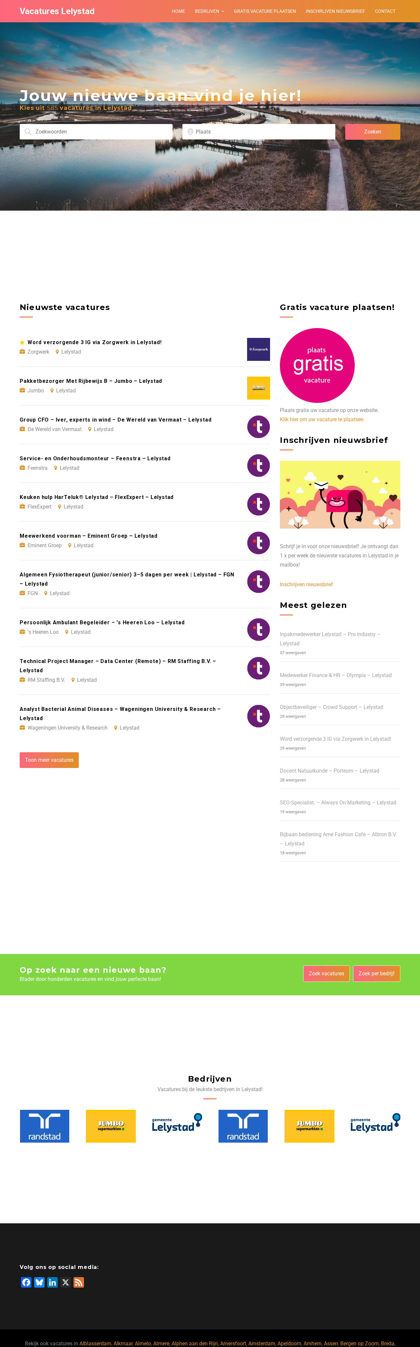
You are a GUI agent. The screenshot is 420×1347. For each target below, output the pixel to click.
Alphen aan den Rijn (195, 1343)
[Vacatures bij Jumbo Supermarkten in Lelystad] (45, 1126)
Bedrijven (207, 11)
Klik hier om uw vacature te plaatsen (322, 419)
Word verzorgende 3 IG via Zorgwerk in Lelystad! (335, 739)
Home (178, 11)
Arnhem (313, 1343)
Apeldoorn (289, 1343)
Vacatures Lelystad (57, 11)
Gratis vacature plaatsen (265, 11)
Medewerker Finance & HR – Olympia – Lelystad (336, 675)
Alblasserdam (95, 1343)
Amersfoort (233, 1343)
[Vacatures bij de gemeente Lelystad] (111, 1126)
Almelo (143, 1343)
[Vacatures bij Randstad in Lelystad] (176, 1126)
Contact (385, 11)
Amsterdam (261, 1343)
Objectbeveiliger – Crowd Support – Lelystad (331, 707)
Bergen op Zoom (359, 1343)
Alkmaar (123, 1343)
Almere (161, 1343)
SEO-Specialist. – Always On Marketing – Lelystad (338, 802)
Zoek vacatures (326, 973)
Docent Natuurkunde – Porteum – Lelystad (329, 771)
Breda (387, 1343)
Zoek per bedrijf (377, 973)
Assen (331, 1343)
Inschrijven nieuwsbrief (335, 11)
